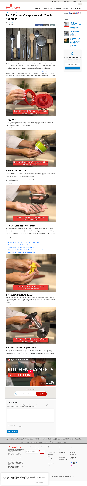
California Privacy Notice (17, 478)
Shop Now (41, 394)
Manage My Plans (63, 459)
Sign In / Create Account (62, 453)
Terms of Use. (63, 442)
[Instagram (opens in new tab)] (71, 466)
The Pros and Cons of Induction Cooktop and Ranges (21, 247)
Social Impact (51, 463)
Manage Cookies (39, 482)
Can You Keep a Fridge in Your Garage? (74, 33)
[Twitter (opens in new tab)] (74, 463)
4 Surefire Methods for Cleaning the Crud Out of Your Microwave (23, 242)
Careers (49, 456)
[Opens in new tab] (70, 13)
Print (53, 25)
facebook (39, 25)
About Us (66, 1)
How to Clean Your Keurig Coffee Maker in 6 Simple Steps (33, 71)
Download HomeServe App (63, 456)
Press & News (51, 461)
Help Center (73, 452)
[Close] (46, 474)
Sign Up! (72, 68)
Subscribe (41, 452)
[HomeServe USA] (13, 5)
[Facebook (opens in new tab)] (71, 463)
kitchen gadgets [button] (14, 12)
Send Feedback (12, 431)
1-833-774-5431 (77, 1)
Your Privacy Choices (68, 476)
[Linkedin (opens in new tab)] (77, 463)
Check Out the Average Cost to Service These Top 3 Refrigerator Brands (25, 244)
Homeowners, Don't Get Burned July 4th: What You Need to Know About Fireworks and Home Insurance (75, 42)
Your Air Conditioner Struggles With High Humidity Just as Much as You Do (75, 24)
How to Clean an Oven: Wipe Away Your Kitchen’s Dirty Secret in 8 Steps (25, 249)
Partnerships (50, 458)
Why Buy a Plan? (56, 1)
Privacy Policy (9, 478)
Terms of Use (26, 478)
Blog (7, 12)
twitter (47, 25)
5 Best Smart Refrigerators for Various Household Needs (21, 252)
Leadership (50, 454)
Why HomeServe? (52, 452)
